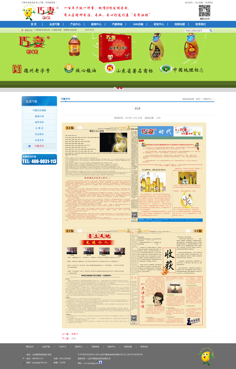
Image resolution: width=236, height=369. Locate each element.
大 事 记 (39, 128)
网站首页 (30, 347)
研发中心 (159, 24)
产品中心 (75, 24)
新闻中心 (96, 24)
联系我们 (209, 2)
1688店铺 (138, 24)
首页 (198, 99)
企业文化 (39, 140)
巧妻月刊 (39, 146)
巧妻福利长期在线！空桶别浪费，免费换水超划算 (56, 30)
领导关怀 (39, 122)
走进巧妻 (54, 24)
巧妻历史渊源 (39, 110)
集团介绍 (39, 116)
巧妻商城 (117, 24)
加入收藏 (199, 2)
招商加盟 (180, 24)
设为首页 (189, 2)
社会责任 (39, 134)
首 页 (34, 24)
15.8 (73, 338)
